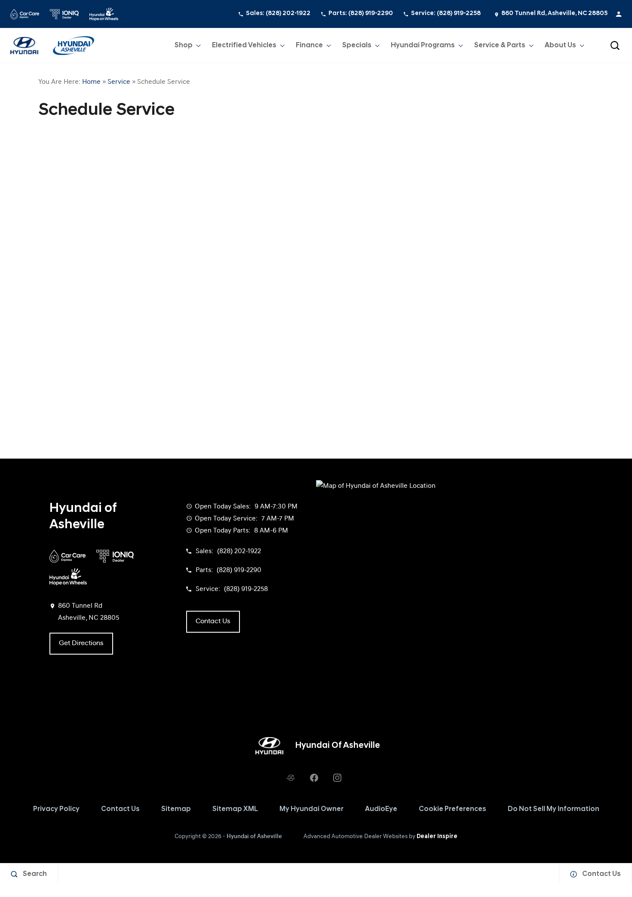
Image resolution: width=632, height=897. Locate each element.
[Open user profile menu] (619, 14)
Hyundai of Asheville (254, 836)
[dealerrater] (290, 777)
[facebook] (313, 777)
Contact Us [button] (213, 621)
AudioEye (381, 809)
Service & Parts (499, 45)
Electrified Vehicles (244, 45)
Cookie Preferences (452, 809)
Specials (356, 45)
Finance (309, 45)
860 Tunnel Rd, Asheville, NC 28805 (554, 13)
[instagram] (337, 777)
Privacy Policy (56, 809)
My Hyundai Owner (311, 809)
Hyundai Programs (422, 47)
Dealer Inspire (437, 836)
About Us (560, 45)
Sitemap (176, 809)
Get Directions (81, 643)
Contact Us (120, 809)
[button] (615, 45)
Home (91, 82)
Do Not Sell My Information (553, 809)
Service (118, 82)
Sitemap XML (235, 809)
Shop (184, 45)
